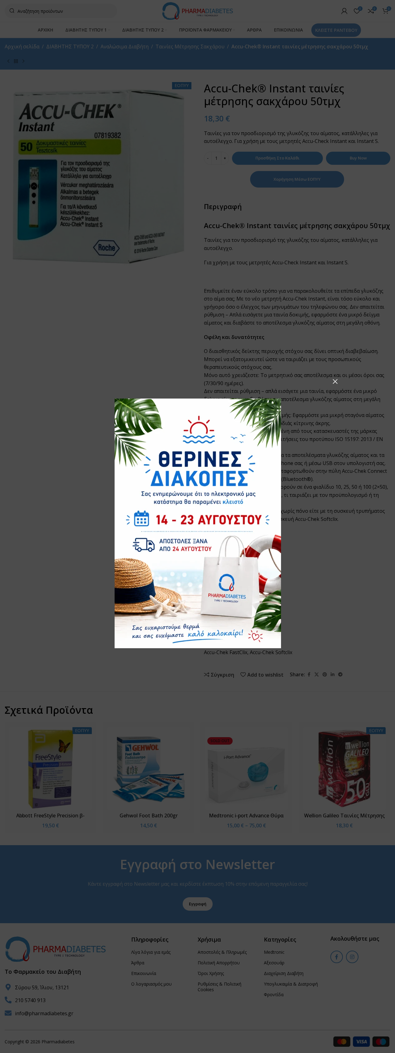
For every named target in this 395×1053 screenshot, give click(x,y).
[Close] (335, 381)
